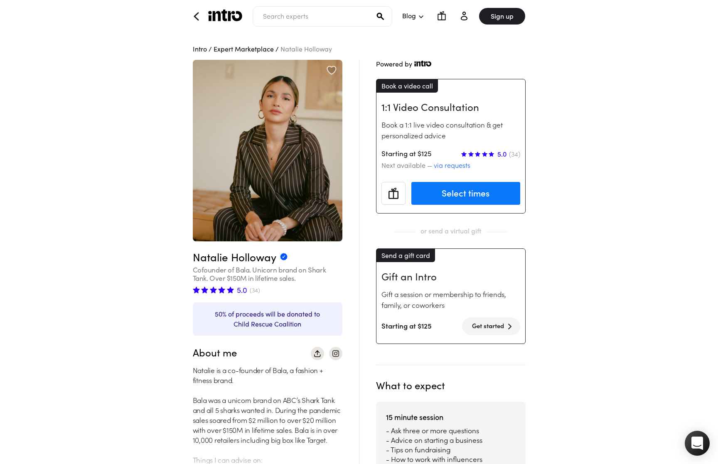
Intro (200, 49)
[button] (697, 443)
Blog (409, 16)
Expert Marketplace (244, 49)
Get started (488, 326)
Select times (465, 193)
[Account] (464, 16)
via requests (452, 165)
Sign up (502, 16)
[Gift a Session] (438, 16)
